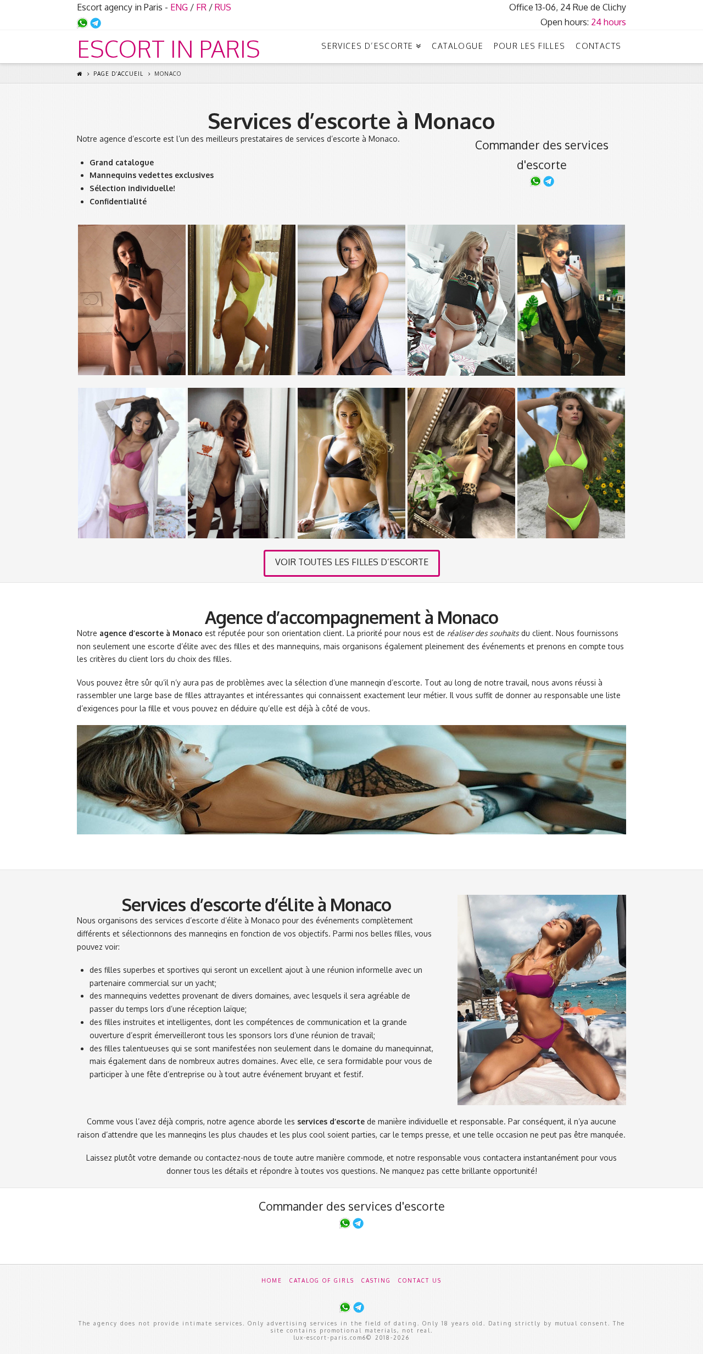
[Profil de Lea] (571, 463)
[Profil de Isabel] (132, 300)
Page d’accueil (118, 73)
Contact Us (420, 1280)
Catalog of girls (321, 1280)
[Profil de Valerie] (461, 300)
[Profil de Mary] (461, 463)
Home (271, 1280)
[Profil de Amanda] (241, 300)
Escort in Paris (168, 48)
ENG (179, 7)
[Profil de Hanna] (241, 463)
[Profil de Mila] (132, 463)
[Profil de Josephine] (351, 300)
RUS (223, 7)
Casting (376, 1280)
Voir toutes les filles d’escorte (351, 561)
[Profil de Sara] (351, 463)
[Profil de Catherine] (571, 300)
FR (201, 7)
